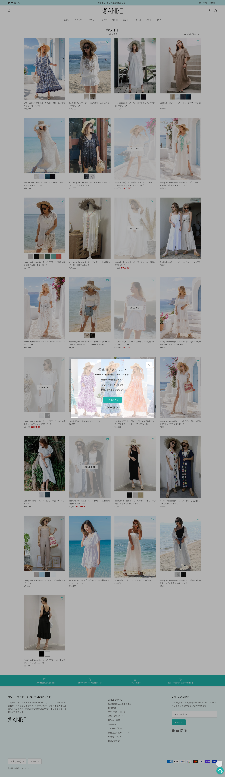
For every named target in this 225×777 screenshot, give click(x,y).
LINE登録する (112, 399)
